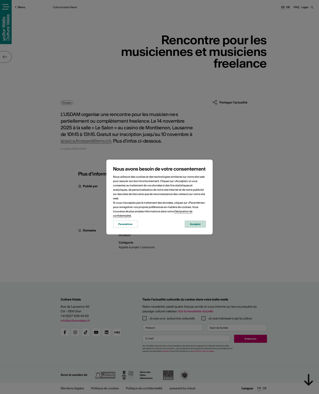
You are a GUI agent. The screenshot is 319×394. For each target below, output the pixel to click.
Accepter (195, 224)
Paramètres (125, 224)
